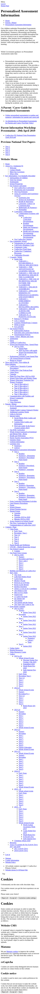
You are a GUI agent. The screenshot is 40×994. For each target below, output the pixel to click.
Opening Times (15, 440)
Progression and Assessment (24, 190)
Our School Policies (17, 329)
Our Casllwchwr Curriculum (24, 188)
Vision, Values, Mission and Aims (21, 337)
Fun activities (19, 327)
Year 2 (7, 147)
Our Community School (18, 241)
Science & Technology (27, 200)
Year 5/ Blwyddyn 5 (21, 386)
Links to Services (16, 414)
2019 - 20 (17, 789)
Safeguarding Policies (21, 331)
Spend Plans (23, 348)
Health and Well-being (18, 436)
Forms (12, 505)
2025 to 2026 (19, 346)
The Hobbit (18, 600)
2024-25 (17, 688)
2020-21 (17, 771)
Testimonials (14, 182)
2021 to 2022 (19, 608)
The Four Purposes (21, 192)
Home (7, 21)
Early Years (18, 531)
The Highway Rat (20, 591)
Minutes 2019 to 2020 (22, 519)
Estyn (12, 340)
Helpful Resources (16, 650)
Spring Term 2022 (29, 612)
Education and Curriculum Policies (26, 333)
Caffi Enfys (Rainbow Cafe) (24, 245)
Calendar (13, 374)
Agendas (17, 513)
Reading (22, 454)
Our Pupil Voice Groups (18, 553)
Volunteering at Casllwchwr (24, 243)
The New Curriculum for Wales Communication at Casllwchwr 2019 (23, 524)
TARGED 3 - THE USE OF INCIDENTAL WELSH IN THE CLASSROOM (29, 275)
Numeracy (18, 446)
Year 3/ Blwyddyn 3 (21, 390)
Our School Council (17, 549)
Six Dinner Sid (19, 598)
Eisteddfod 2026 (29, 664)
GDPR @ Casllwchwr (18, 342)
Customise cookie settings (27, 898)
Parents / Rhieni (10, 23)
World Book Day (29, 835)
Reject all (5, 898)
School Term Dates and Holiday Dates (23, 378)
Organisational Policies (22, 335)
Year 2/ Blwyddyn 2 (21, 392)
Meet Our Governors (17, 172)
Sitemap (8, 858)
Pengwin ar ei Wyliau (21, 583)
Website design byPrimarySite (16, 870)
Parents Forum (15, 511)
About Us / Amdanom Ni (14, 166)
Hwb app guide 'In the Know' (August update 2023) (24, 427)
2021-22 (17, 751)
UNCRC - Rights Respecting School (23, 547)
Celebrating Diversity (21, 255)
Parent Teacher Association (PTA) (22, 438)
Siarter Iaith (18, 259)
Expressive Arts (24, 198)
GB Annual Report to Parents (20, 358)
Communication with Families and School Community (22, 397)
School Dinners (15, 507)
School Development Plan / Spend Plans (24, 344)
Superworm (18, 595)
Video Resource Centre (18, 652)
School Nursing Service (18, 509)
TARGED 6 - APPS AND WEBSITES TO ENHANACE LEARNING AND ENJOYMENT (29, 294)
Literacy (17, 448)
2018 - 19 (17, 807)
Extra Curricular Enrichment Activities (23, 501)
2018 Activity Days (21, 851)
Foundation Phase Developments (29, 236)
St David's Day (28, 837)
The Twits (17, 575)
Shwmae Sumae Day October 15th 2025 (30, 661)
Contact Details (15, 170)
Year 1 (21, 618)
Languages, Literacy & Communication (27, 205)
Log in (3, 4)
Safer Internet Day (29, 839)
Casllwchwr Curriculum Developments (28, 219)
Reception (22, 614)
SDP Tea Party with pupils (28, 350)
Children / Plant (10, 527)
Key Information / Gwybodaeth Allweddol (20, 176)
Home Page (5, 6)
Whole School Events (26, 658)
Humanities (23, 209)
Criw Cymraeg (19, 321)
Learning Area (15, 444)
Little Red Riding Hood (22, 577)
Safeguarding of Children (19, 178)
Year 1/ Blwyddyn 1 (21, 394)
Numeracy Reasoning (26, 485)
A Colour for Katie (20, 597)
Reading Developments (28, 224)
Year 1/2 (17, 535)
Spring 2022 (27, 646)
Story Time (14, 573)
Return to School (16, 360)
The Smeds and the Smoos (23, 602)
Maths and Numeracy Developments (30, 228)
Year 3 (7, 149)
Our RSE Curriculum (17, 430)
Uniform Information (17, 442)
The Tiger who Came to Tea (24, 604)
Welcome (13, 168)
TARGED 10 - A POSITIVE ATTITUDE (27, 316)
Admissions (14, 338)
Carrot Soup (18, 579)
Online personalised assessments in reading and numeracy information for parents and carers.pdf (22, 116)
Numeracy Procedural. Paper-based (26, 466)
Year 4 (7, 150)
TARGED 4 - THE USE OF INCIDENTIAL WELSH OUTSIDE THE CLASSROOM (29, 282)
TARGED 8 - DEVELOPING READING (29, 306)
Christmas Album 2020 (22, 841)
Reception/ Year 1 (25, 676)
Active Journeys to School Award (21, 521)
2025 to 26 (18, 656)
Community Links (20, 247)
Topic (30, 642)
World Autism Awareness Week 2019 (29, 827)
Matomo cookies (12, 951)
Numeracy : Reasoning (27, 456)
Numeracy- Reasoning (26, 475)
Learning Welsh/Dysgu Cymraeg (25, 323)
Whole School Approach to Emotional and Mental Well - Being (23, 433)
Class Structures (15, 402)
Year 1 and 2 (23, 561)
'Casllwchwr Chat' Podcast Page (21, 370)
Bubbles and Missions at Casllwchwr (23, 571)
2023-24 (17, 710)
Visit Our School (16, 180)
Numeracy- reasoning (26, 469)
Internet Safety (15, 416)
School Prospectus (16, 184)
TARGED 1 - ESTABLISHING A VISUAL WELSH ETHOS (28, 263)
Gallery (12, 654)
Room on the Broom (21, 585)
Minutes (17, 515)
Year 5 (7, 152)
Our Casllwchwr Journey (23, 239)
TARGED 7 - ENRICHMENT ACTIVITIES (25, 301)
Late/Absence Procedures (19, 503)
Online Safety (14, 648)
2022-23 (17, 729)
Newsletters (14, 400)
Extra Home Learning (17, 606)
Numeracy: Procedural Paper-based (26, 459)
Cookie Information (12, 860)
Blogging (13, 843)
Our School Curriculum (18, 186)
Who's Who (14, 174)
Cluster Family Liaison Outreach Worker (24, 410)
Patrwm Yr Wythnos (21, 319)
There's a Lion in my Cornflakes (25, 589)
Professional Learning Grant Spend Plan (24, 356)
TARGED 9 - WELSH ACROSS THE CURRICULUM (27, 311)
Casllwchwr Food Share (22, 249)
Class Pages (14, 529)
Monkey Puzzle (19, 581)
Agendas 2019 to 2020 (22, 517)
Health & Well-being (26, 202)
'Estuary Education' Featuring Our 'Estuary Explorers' (22, 381)
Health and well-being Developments (31, 232)
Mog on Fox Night (20, 593)
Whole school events (26, 791)
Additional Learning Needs (19, 412)
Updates (17, 551)
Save (20, 992)
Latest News (14, 372)
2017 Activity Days (21, 849)
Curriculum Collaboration (23, 211)
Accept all (13, 898)
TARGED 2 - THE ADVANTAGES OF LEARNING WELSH (27, 269)
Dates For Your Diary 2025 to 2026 (22, 376)
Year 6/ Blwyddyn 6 (21, 384)
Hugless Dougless (20, 587)
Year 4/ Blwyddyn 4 (21, 388)
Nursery (21, 557)
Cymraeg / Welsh (16, 257)
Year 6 (7, 154)
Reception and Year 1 (26, 559)
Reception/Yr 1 (24, 694)
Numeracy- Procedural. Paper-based (27, 478)
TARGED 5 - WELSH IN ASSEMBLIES (28, 288)
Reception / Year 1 (20, 533)
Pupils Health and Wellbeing (20, 545)
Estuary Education (25, 747)
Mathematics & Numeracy (28, 208)
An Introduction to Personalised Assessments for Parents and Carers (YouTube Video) (21, 122)
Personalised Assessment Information (18, 25)
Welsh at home (19, 325)
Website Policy (10, 862)
